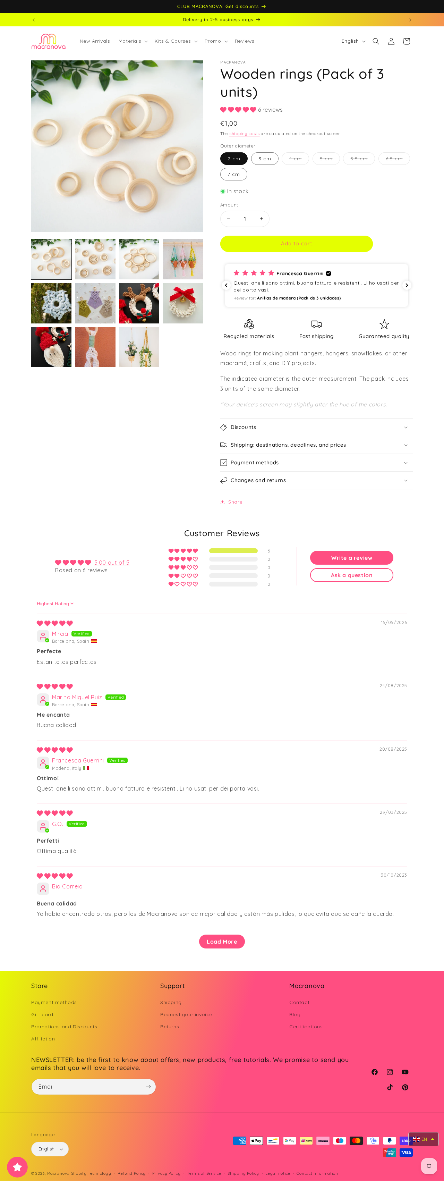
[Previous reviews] (226, 285)
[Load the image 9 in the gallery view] (51, 347)
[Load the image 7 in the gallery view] (139, 303)
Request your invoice (186, 1014)
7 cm (234, 174)
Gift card (42, 1014)
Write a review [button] (351, 557)
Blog (294, 1014)
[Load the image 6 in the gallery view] (95, 303)
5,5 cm (362, 160)
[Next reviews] (406, 285)
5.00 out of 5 (112, 562)
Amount (229, 205)
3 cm (264, 158)
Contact (299, 1002)
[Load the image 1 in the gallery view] (51, 259)
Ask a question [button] (352, 575)
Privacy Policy (166, 1173)
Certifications (306, 1026)
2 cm (234, 158)
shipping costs (244, 133)
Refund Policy (132, 1173)
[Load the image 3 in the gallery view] (139, 259)
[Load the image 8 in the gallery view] (183, 303)
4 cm (299, 160)
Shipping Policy (243, 1173)
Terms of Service (204, 1173)
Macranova (58, 1173)
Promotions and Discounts (64, 1026)
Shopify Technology (91, 1173)
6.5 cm (398, 160)
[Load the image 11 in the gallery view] (139, 347)
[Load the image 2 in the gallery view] (95, 259)
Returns (169, 1026)
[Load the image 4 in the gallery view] (183, 259)
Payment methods (54, 1002)
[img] (55, 623)
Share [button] (235, 502)
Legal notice (277, 1173)
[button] (132, 41)
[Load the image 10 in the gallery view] (95, 347)
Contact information (317, 1173)
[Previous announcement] (33, 19)
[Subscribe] (148, 1087)
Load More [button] (222, 941)
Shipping (171, 1002)
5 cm (330, 160)
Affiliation (43, 1039)
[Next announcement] (410, 19)
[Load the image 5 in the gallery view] (51, 303)
